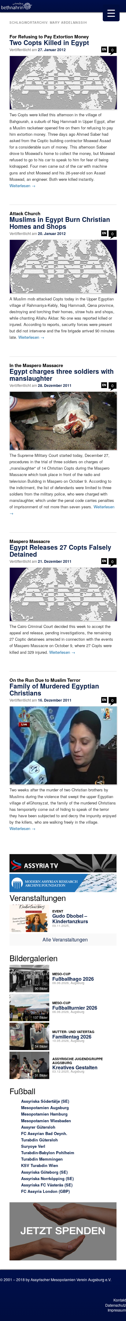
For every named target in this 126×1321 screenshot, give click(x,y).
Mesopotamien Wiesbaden (46, 1120)
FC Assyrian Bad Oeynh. (44, 1133)
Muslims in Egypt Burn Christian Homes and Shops (59, 223)
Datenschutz (115, 1305)
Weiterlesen (22, 185)
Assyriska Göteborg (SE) (44, 1172)
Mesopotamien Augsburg (45, 1107)
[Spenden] (62, 1232)
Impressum (117, 1309)
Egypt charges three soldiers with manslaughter (61, 374)
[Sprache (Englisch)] (104, 49)
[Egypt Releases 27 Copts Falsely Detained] (62, 594)
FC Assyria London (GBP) (45, 1191)
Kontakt (119, 1299)
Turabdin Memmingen (42, 1159)
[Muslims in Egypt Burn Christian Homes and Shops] (62, 266)
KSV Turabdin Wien (39, 1165)
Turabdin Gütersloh (39, 1140)
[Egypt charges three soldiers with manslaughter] (62, 420)
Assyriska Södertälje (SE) (45, 1101)
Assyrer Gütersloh (38, 1127)
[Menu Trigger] (111, 13)
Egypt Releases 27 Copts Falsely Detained (60, 550)
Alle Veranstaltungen (65, 939)
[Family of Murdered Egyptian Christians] (62, 745)
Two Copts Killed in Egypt (49, 42)
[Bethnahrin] (17, 6)
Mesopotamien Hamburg (44, 1114)
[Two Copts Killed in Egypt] (62, 83)
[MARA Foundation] (62, 884)
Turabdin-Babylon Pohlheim (47, 1152)
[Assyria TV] (62, 864)
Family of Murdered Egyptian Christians (54, 689)
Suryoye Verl (33, 1146)
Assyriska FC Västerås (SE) (46, 1185)
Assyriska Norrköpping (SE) (47, 1178)
